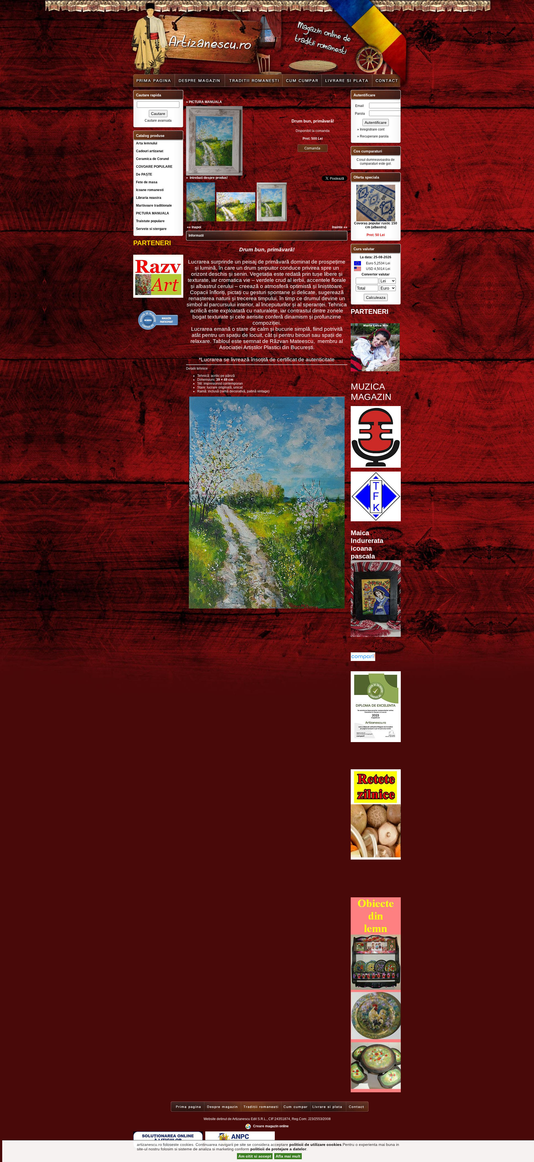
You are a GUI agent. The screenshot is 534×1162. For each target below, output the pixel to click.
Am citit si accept (254, 1156)
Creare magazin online (271, 1126)
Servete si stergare (151, 229)
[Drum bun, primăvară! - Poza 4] (271, 220)
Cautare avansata (158, 120)
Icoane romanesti (150, 190)
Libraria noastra (148, 198)
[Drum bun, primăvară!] (214, 174)
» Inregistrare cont (370, 129)
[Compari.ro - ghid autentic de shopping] (158, 329)
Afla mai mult (288, 1156)
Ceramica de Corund (152, 159)
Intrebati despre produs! (209, 178)
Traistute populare (150, 221)
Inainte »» (339, 227)
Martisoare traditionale (154, 205)
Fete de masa (146, 182)
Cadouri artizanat (149, 151)
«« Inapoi (194, 227)
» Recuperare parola (373, 136)
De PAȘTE (144, 174)
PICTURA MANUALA (152, 213)
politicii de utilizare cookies (315, 1144)
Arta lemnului (146, 143)
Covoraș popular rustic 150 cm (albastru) (375, 225)
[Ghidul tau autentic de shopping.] (363, 660)
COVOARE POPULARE (154, 167)
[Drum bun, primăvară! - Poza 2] (200, 220)
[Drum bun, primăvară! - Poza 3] (236, 220)
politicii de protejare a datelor (278, 1149)
